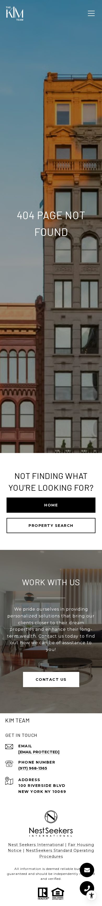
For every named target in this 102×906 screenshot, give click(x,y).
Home (51, 505)
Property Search (51, 525)
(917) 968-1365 (32, 768)
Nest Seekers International (36, 844)
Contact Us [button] (51, 679)
